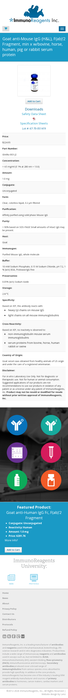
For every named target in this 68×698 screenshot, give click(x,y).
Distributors (9, 619)
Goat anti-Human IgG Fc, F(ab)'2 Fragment (34, 515)
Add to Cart (34, 101)
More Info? (11, 540)
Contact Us (8, 614)
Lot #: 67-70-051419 (34, 128)
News (5, 598)
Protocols (7, 624)
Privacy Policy (9, 608)
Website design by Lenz (54, 694)
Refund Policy (9, 629)
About (5, 603)
